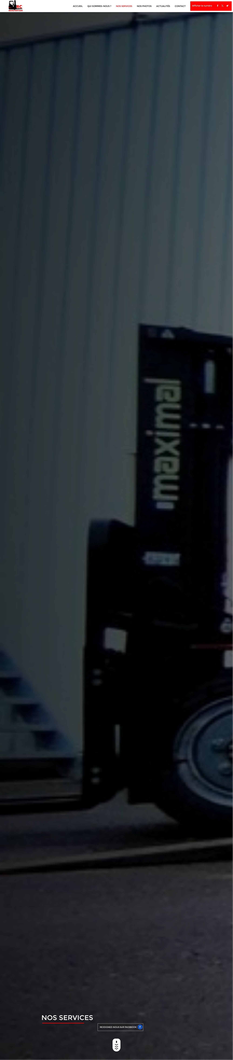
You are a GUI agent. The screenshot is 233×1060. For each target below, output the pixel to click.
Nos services (124, 6)
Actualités (163, 6)
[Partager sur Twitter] (222, 5)
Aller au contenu (116, 1045)
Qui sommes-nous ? (99, 6)
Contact (180, 6)
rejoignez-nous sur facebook (118, 1027)
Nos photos (144, 6)
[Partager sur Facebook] (217, 5)
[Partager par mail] (227, 5)
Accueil (78, 6)
